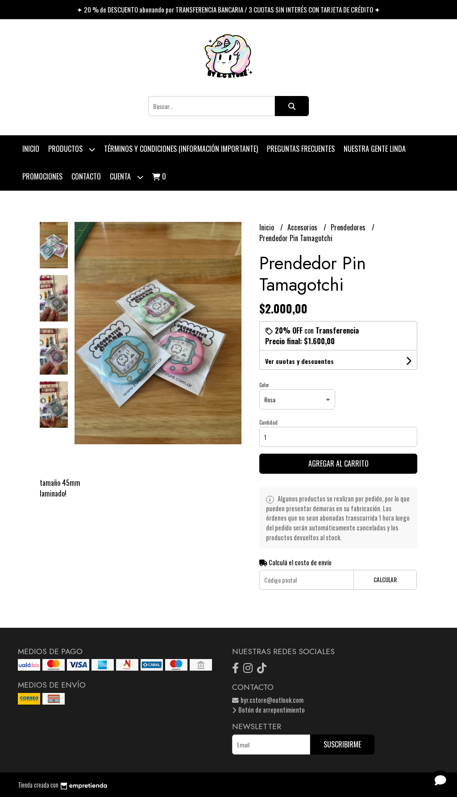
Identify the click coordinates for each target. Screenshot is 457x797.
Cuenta (121, 176)
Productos (66, 148)
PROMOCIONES (42, 176)
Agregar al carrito (338, 463)
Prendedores (349, 227)
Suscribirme (342, 744)
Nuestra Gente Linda (375, 148)
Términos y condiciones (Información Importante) (181, 148)
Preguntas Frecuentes (301, 148)
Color (264, 384)
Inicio (30, 148)
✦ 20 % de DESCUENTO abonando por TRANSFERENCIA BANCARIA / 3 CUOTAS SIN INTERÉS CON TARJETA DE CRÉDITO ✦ (228, 9)
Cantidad (268, 422)
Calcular (385, 580)
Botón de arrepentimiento (271, 709)
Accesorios (303, 227)
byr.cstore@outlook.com (271, 700)
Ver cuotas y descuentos (299, 361)
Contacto (86, 176)
